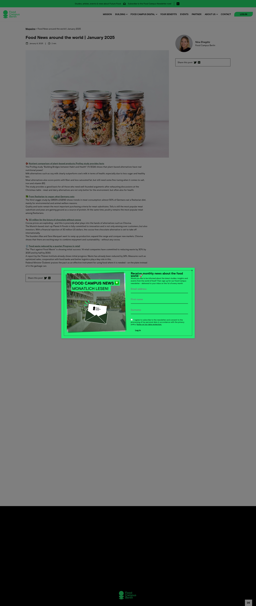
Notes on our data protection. (149, 324)
